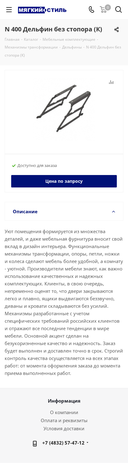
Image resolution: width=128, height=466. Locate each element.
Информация (64, 401)
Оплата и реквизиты (64, 420)
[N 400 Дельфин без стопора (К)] (64, 109)
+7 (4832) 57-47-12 (63, 443)
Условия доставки (64, 428)
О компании (64, 412)
